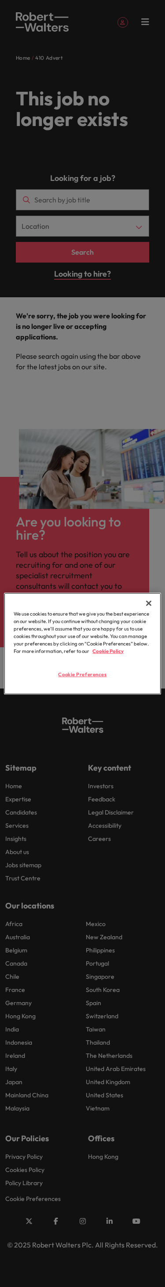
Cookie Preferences (82, 674)
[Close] (148, 603)
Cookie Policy (108, 651)
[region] (82, 643)
